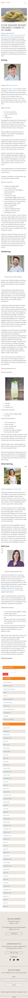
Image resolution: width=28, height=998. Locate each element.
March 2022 (6, 765)
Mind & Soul (6, 706)
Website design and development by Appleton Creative (14, 992)
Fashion (5, 696)
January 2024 (6, 748)
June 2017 (5, 903)
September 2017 (7, 893)
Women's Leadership (8, 719)
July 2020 (5, 805)
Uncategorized (6, 712)
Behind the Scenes (7, 685)
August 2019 (6, 839)
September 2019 (7, 835)
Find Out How (14, 952)
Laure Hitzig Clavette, (16, 498)
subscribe (14, 933)
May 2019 (5, 849)
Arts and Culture (7, 682)
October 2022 (6, 751)
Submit (14, 985)
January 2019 (6, 856)
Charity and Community (9, 689)
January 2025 (6, 734)
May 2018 (5, 879)
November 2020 (7, 795)
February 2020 (6, 818)
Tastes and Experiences (9, 709)
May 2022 (5, 758)
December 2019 (7, 825)
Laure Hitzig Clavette (16, 489)
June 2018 (5, 876)
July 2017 (5, 899)
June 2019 (5, 845)
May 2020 (5, 812)
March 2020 (6, 815)
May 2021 (5, 785)
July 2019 (5, 842)
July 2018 (5, 872)
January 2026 (6, 728)
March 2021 (6, 788)
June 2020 (5, 808)
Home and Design (7, 702)
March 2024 (6, 744)
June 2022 (5, 755)
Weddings (5, 716)
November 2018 (7, 859)
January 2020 (6, 822)
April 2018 (5, 882)
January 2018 (6, 886)
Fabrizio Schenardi (13, 85)
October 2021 (6, 775)
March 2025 (6, 731)
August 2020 (6, 802)
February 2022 (6, 768)
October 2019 (6, 832)
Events (5, 692)
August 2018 (6, 869)
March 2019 (6, 852)
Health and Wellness (8, 699)
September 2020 (7, 798)
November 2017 (7, 889)
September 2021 (7, 778)
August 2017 (6, 896)
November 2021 (7, 771)
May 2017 (5, 906)
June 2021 (5, 781)
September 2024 (7, 738)
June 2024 (5, 741)
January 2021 (6, 792)
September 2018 (7, 866)
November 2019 (7, 829)
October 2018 (6, 862)
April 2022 (5, 761)
